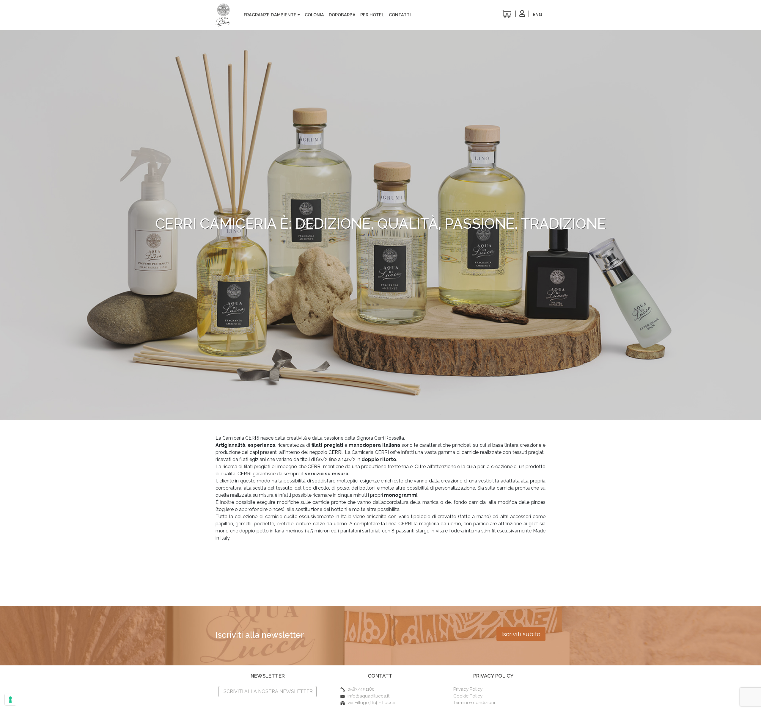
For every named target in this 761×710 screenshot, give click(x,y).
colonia (314, 14)
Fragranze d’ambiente (270, 14)
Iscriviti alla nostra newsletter (267, 691)
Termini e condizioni (474, 702)
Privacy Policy (467, 689)
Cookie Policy (467, 696)
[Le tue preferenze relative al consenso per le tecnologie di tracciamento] (10, 699)
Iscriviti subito (520, 634)
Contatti (400, 14)
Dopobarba (342, 14)
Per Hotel (372, 14)
